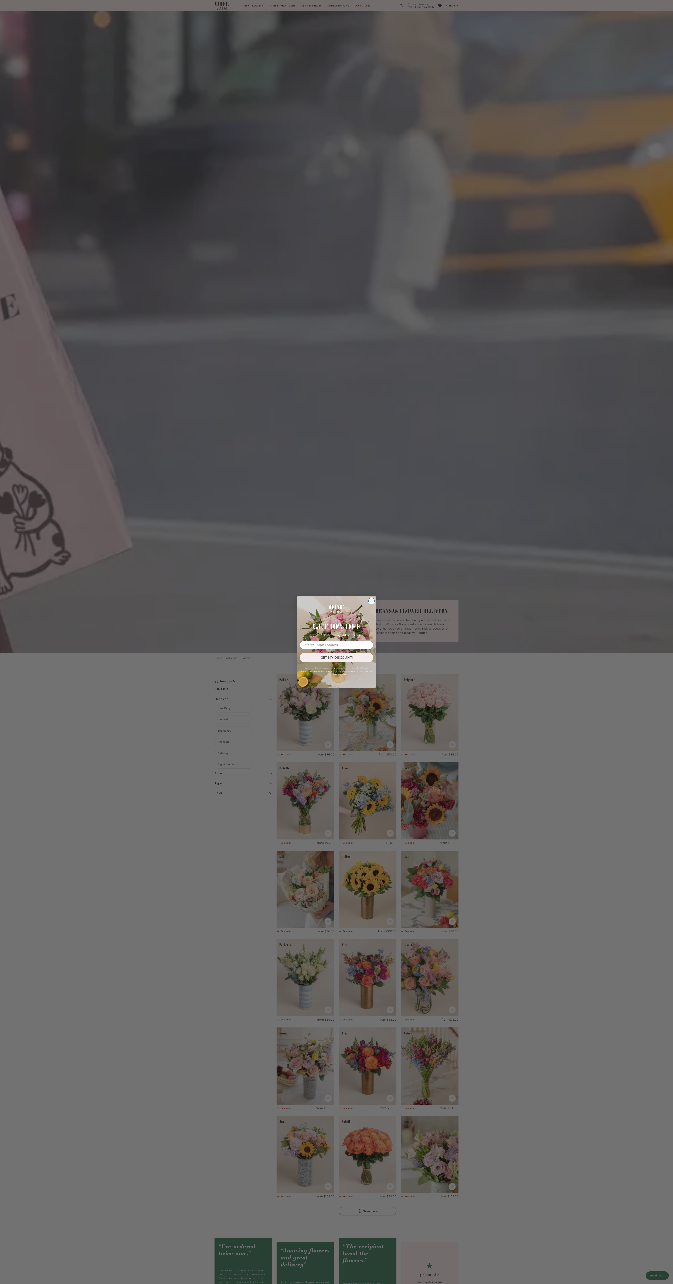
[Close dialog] (371, 601)
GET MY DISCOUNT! (337, 658)
